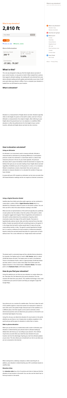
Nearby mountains (53, 30)
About (48, 61)
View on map (8, 43)
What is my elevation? (11, 23)
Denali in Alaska (30, 264)
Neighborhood (52, 44)
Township (51, 40)
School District (52, 42)
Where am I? (52, 35)
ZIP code (51, 46)
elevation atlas (9, 371)
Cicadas (50, 50)
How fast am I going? (54, 33)
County (50, 37)
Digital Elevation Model (26, 203)
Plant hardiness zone (54, 48)
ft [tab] (4, 40)
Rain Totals (51, 57)
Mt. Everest (29, 256)
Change (33, 34)
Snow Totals (52, 55)
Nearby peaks (19, 43)
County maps (52, 52)
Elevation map (52, 28)
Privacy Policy (54, 61)
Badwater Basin (14, 266)
